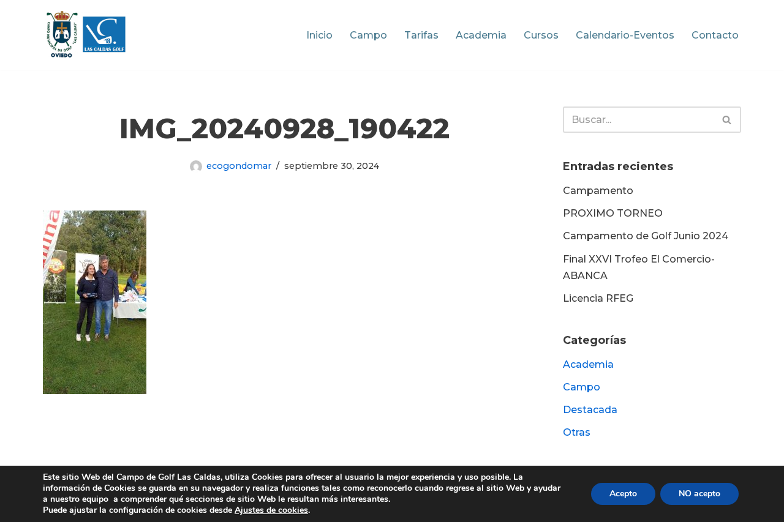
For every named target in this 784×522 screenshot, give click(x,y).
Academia (481, 35)
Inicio (319, 35)
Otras (576, 432)
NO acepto (699, 493)
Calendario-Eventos (625, 35)
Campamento (598, 190)
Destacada (590, 410)
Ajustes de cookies (271, 510)
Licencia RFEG (598, 298)
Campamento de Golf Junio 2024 (645, 236)
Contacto (715, 35)
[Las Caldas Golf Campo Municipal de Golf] (86, 35)
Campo (368, 35)
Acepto (623, 493)
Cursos (541, 35)
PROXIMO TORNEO (613, 213)
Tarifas (421, 35)
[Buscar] (727, 119)
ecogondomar (238, 165)
